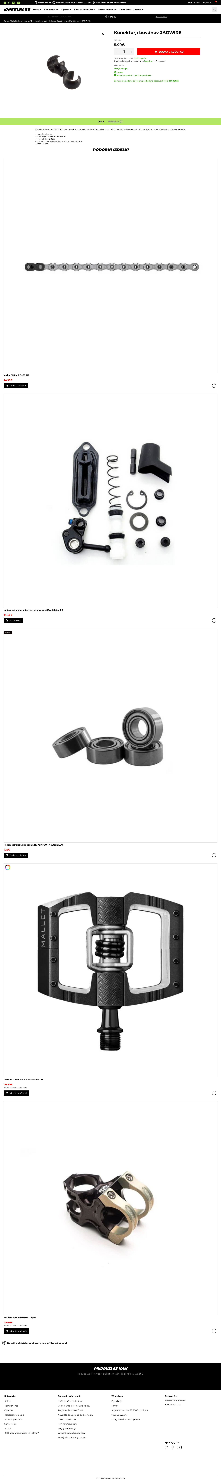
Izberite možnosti (18, 1093)
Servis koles (125, 10)
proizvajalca (140, 58)
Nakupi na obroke (67, 1419)
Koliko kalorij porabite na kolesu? (21, 1433)
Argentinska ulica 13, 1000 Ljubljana (111, 2)
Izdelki (14, 21)
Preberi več (15, 620)
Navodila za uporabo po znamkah (75, 1415)
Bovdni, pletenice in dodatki (43, 21)
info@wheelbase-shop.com (125, 1419)
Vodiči (7, 1428)
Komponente (50, 10)
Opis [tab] (101, 121)
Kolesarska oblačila (83, 10)
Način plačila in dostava (70, 1401)
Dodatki (60, 21)
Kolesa (36, 10)
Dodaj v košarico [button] (18, 385)
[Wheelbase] (17, 10)
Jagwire (148, 61)
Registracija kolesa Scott (70, 1410)
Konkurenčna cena (68, 1424)
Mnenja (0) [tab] (115, 121)
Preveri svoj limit (161, 17)
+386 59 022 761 (44, 2)
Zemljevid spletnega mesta (72, 1437)
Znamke (137, 10)
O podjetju (116, 1401)
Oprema (65, 10)
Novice (115, 1406)
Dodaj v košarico (171, 51)
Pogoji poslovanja (67, 1428)
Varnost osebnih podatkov (71, 1433)
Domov (6, 21)
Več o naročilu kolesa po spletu (74, 1406)
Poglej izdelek (214, 386)
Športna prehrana (106, 10)
